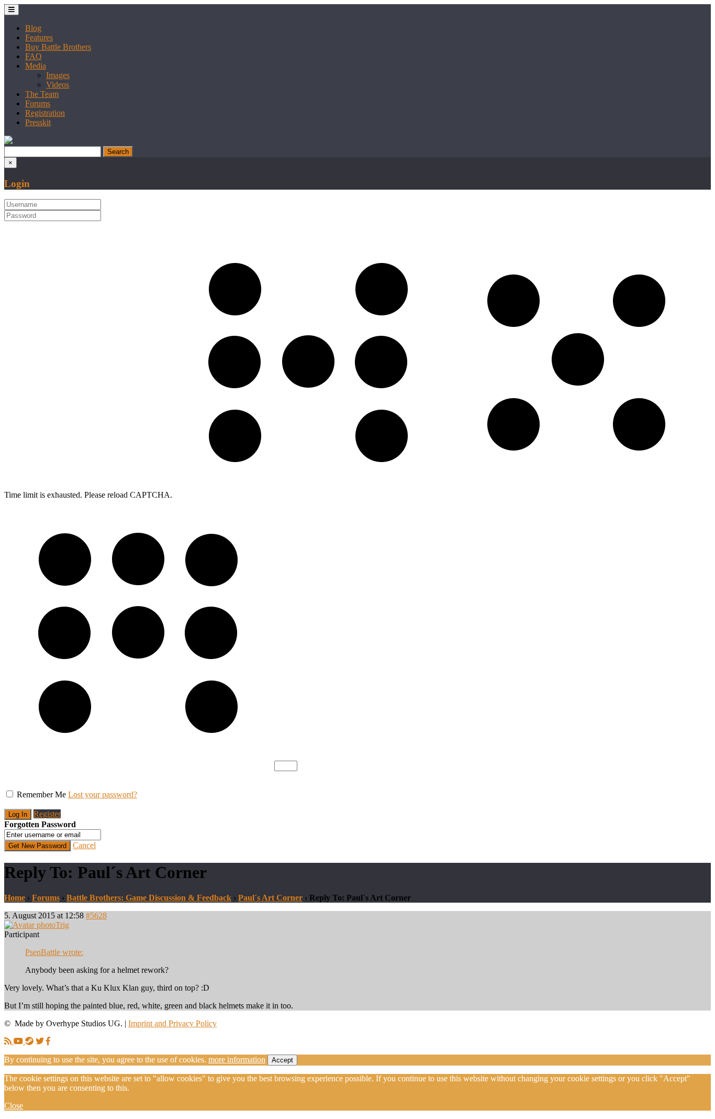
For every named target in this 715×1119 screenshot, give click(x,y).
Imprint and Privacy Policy (172, 1023)
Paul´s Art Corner (270, 897)
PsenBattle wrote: (54, 952)
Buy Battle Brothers (58, 46)
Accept (282, 1060)
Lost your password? (102, 794)
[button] (8, 141)
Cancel (84, 845)
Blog (33, 28)
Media (35, 65)
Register (47, 813)
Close (13, 1105)
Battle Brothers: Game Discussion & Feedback (148, 897)
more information (236, 1059)
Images (58, 75)
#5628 (96, 915)
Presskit (38, 122)
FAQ (33, 56)
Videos (57, 84)
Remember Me (41, 794)
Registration (45, 112)
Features (39, 37)
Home (14, 897)
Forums (37, 103)
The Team (42, 94)
